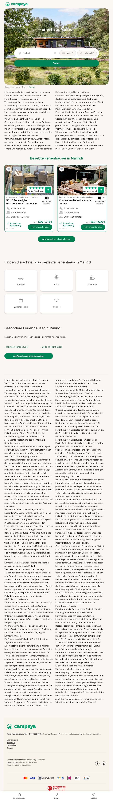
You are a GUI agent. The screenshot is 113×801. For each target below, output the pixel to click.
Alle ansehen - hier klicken (56, 239)
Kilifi (24, 87)
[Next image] (103, 198)
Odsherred (70, 197)
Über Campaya (12, 740)
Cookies (10, 748)
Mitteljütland (23, 197)
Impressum (11, 743)
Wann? (70, 53)
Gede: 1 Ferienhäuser (52, 346)
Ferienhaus (89, 699)
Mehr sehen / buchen (40, 227)
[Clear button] (55, 53)
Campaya (8, 87)
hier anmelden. (12, 762)
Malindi (32, 87)
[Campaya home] (16, 4)
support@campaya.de (73, 734)
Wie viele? (89, 53)
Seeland (59, 197)
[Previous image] (9, 198)
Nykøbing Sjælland (85, 197)
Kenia (17, 87)
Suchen (56, 63)
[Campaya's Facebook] (97, 763)
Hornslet (34, 197)
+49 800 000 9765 (34, 734)
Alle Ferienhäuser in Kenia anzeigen (28, 356)
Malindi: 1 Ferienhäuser (17, 346)
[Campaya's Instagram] (104, 763)
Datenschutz (12, 745)
